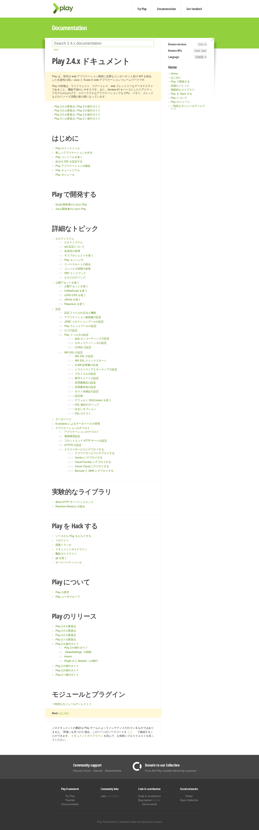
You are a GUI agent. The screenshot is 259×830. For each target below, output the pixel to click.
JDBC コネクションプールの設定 (84, 321)
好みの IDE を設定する (69, 161)
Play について (179, 97)
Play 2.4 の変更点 (64, 106)
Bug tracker (149, 800)
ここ (130, 732)
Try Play (142, 9)
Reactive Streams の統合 (70, 506)
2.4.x (200, 44)
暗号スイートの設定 (87, 378)
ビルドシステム (65, 238)
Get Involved (194, 9)
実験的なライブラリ (183, 89)
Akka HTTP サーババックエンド (75, 502)
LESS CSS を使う (75, 295)
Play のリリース (180, 102)
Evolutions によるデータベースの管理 (78, 423)
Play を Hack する (181, 93)
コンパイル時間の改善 (77, 268)
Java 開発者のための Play (71, 209)
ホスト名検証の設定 (87, 391)
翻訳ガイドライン (66, 553)
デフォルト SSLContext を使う (93, 400)
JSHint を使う (72, 299)
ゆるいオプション (85, 409)
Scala (197, 50)
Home (174, 73)
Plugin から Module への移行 (81, 660)
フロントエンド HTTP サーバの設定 (85, 440)
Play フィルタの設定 (76, 334)
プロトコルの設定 (85, 373)
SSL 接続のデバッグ (87, 404)
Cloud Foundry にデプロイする (93, 462)
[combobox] (103, 43)
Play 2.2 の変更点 (64, 114)
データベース (63, 419)
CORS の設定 (83, 347)
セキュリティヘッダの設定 (91, 343)
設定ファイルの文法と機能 (80, 312)
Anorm (68, 656)
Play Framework (65, 8)
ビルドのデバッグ (74, 277)
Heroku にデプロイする (89, 457)
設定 (58, 309)
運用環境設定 (72, 436)
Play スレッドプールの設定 (80, 326)
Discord (97, 770)
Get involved (149, 804)
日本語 (199, 57)
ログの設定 (71, 330)
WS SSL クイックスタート (91, 360)
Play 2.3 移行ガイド (88, 110)
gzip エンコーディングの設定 (92, 338)
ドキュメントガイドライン (71, 549)
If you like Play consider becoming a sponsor (170, 770)
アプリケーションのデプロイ (73, 428)
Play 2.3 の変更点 (64, 110)
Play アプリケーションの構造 (73, 166)
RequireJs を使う (74, 304)
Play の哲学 (62, 592)
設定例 (79, 395)
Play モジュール (65, 174)
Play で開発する (180, 81)
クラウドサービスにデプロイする (84, 449)
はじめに (176, 77)
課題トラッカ (63, 544)
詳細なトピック (180, 85)
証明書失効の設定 (85, 387)
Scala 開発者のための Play (71, 204)
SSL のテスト (83, 413)
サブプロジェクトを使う (78, 255)
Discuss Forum (82, 770)
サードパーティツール (69, 562)
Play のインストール (68, 148)
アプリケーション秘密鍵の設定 (82, 317)
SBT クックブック (75, 273)
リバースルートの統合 (77, 264)
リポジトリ (62, 540)
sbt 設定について (74, 246)
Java (204, 50)
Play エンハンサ (73, 260)
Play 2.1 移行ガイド (88, 118)
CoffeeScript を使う (75, 290)
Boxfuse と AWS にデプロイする (94, 470)
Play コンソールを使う (69, 157)
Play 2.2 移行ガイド (88, 114)
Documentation (166, 9)
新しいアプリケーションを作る (74, 152)
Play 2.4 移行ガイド (88, 106)
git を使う (61, 558)
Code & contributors (149, 796)
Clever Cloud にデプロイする (92, 466)
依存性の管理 (72, 251)
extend (213, 39)
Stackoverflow (113, 770)
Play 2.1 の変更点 (64, 118)
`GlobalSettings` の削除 (77, 652)
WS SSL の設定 (73, 352)
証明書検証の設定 (85, 382)
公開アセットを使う (67, 282)
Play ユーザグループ (68, 596)
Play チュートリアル (68, 170)
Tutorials (70, 800)
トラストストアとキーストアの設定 (96, 369)
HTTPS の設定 (73, 445)
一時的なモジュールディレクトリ (188, 107)
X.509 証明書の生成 (86, 365)
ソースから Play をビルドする (73, 536)
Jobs (110, 796)
